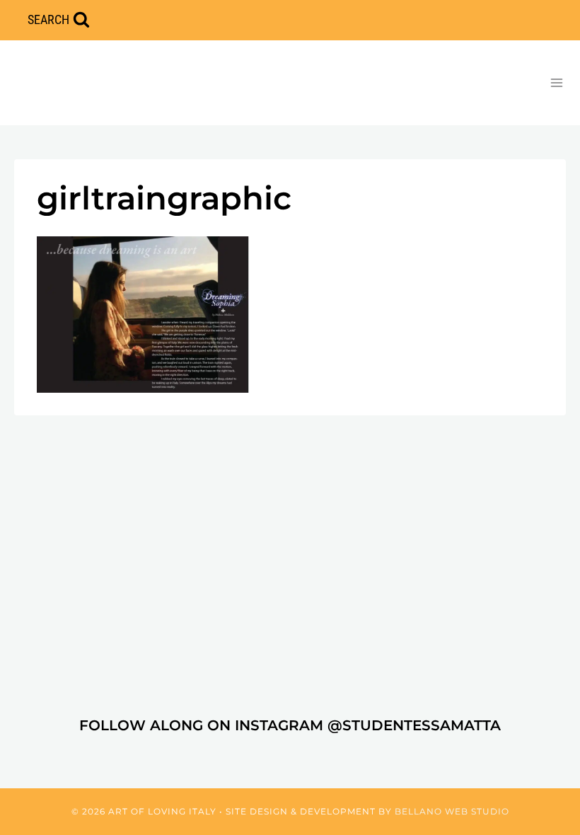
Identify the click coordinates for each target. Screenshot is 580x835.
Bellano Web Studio (452, 811)
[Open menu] (556, 82)
